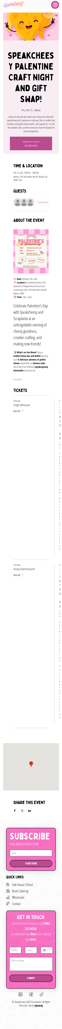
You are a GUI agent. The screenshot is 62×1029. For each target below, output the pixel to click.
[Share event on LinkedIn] (29, 810)
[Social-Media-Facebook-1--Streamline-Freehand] (31, 994)
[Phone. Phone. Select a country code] (46, 950)
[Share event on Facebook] (14, 810)
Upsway (39, 1005)
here (33, 934)
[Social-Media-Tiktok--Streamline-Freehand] (41, 994)
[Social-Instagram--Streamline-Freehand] (20, 994)
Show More (17, 379)
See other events (31, 145)
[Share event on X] (22, 810)
